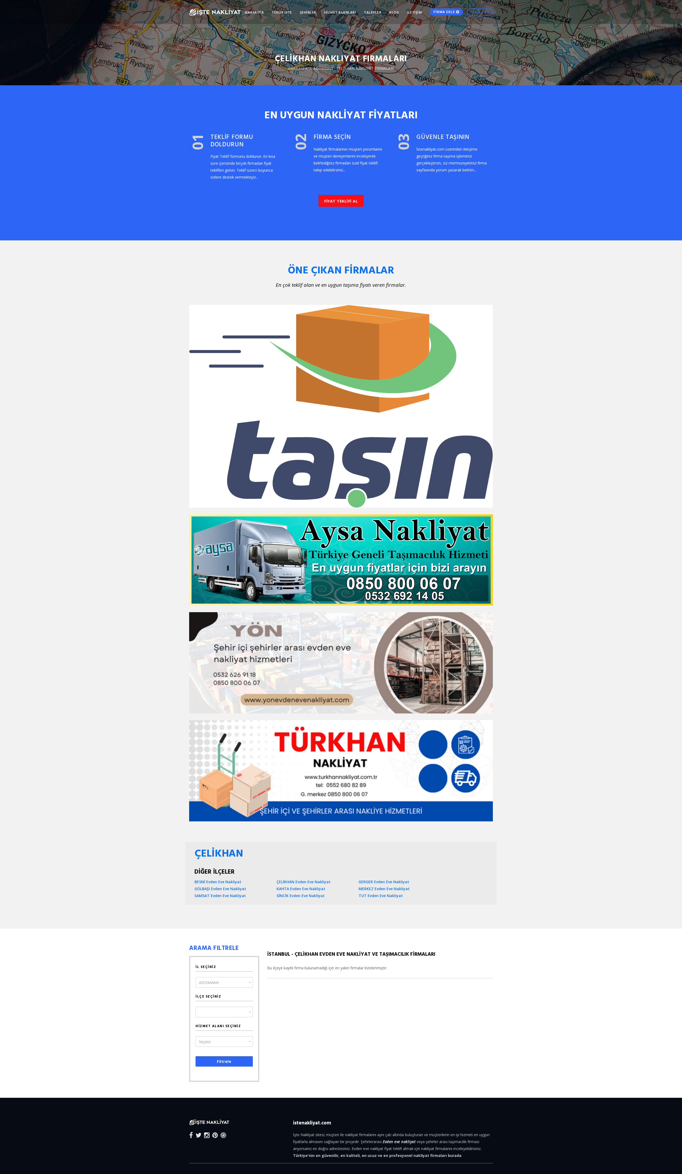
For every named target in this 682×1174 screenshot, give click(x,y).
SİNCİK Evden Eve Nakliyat (301, 895)
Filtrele (224, 1061)
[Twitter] (198, 1135)
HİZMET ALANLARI (340, 12)
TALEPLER (372, 12)
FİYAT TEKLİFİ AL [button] (341, 201)
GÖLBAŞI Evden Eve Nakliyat (220, 888)
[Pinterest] (215, 1135)
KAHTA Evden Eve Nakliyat (301, 888)
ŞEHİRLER (308, 12)
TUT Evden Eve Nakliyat (381, 895)
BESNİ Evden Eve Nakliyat (217, 881)
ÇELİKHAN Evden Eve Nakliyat (304, 881)
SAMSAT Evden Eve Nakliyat (220, 895)
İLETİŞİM (414, 12)
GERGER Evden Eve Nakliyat (384, 881)
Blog (394, 12)
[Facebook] (191, 1135)
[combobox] (224, 982)
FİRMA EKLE (444, 11)
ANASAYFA (254, 12)
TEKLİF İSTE (282, 12)
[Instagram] (207, 1135)
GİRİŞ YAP (480, 12)
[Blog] (223, 1135)
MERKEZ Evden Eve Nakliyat (384, 888)
